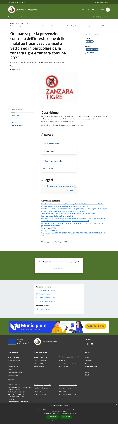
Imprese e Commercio (40, 360)
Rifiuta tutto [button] (66, 417)
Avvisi (24, 23)
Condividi (88, 34)
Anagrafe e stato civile (40, 357)
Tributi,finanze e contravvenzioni (69, 357)
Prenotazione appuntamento (42, 385)
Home (12, 23)
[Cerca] (108, 10)
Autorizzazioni (63, 366)
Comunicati (88, 360)
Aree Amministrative (14, 360)
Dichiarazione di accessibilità (67, 394)
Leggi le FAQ (37, 391)
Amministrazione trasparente (68, 385)
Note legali (62, 391)
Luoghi (87, 372)
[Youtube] (92, 9)
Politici (10, 369)
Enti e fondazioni (13, 366)
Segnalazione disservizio (41, 388)
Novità (18, 23)
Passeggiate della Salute (49, 230)
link (75, 413)
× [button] (116, 405)
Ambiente (62, 360)
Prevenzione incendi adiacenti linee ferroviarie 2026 (58, 216)
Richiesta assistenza (40, 394)
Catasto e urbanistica (40, 363)
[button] (59, 421)
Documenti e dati (13, 376)
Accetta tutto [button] (52, 417)
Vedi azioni (97, 34)
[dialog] (59, 413)
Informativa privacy (65, 388)
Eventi (87, 375)
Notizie (87, 357)
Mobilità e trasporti (39, 366)
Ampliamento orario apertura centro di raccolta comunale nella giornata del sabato (68, 213)
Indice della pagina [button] (17, 110)
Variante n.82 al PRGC (48, 228)
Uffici (9, 363)
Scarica (71, 191)
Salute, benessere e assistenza (68, 363)
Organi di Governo (13, 357)
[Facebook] (88, 9)
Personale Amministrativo (15, 373)
